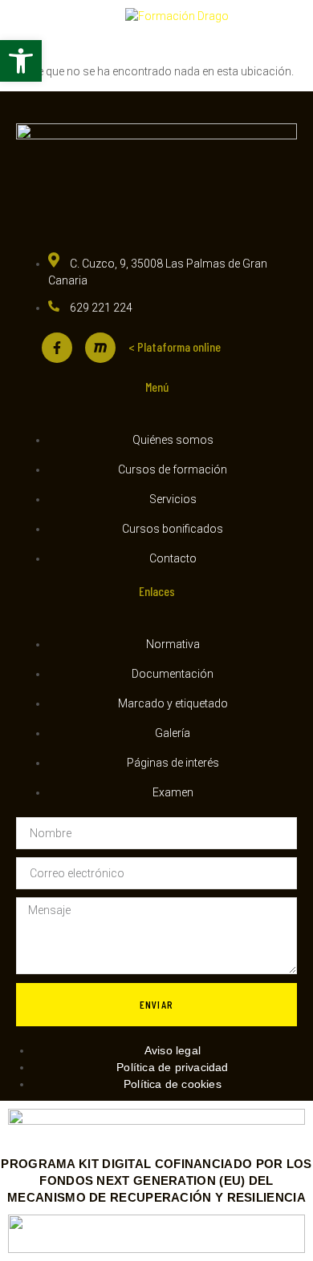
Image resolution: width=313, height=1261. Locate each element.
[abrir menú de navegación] (33, 29)
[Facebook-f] (57, 347)
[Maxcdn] (100, 347)
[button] (21, 61)
